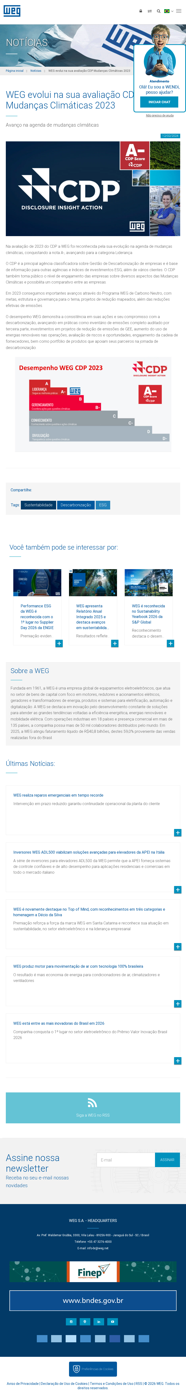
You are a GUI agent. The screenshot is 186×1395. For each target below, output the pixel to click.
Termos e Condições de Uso (111, 1384)
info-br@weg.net (97, 1248)
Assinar (167, 1160)
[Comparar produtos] (149, 11)
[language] (168, 11)
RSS (139, 1384)
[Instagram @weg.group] (71, 1321)
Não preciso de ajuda (160, 115)
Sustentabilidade (38, 505)
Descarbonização (76, 505)
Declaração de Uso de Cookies (64, 1384)
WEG (10, 11)
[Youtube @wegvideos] (112, 1321)
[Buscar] (158, 11)
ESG (103, 505)
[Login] (140, 11)
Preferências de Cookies (97, 1369)
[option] (37, 603)
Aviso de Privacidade (23, 1384)
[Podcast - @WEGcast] (85, 1321)
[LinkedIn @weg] (98, 1321)
